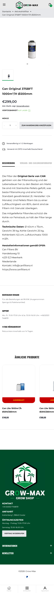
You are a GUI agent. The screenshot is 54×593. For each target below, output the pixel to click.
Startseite (6, 11)
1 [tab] (27, 64)
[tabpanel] (27, 43)
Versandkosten (22, 106)
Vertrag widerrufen (14, 533)
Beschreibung (8, 162)
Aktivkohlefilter (22, 11)
